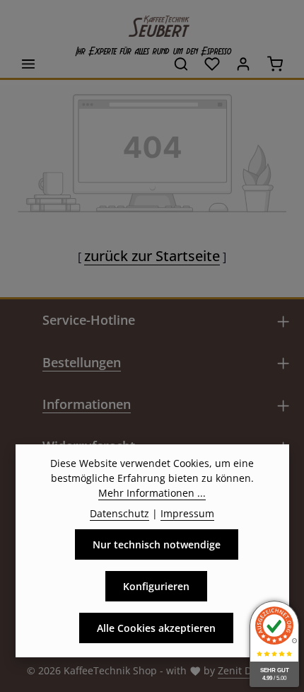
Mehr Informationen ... (152, 493)
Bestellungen (81, 362)
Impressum (187, 513)
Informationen (86, 404)
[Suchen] (181, 64)
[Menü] (28, 64)
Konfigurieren (156, 586)
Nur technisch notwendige (157, 544)
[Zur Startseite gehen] (152, 22)
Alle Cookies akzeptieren (156, 628)
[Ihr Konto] (243, 64)
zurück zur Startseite (152, 255)
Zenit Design (247, 670)
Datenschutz (119, 513)
